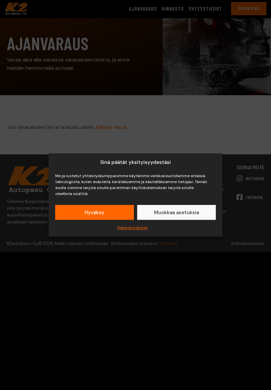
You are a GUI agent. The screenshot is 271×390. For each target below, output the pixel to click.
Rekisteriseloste (132, 227)
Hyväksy (94, 212)
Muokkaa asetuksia (176, 212)
